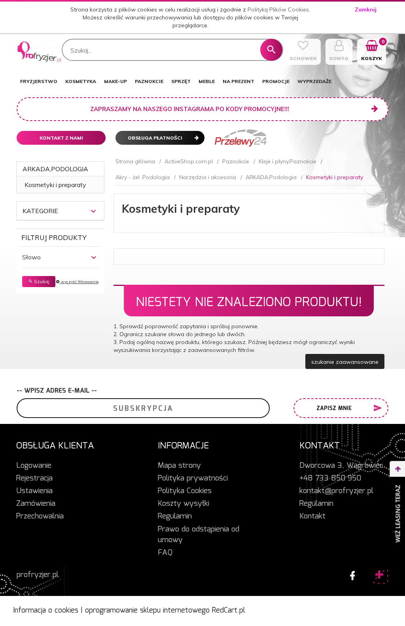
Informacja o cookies (45, 610)
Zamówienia (35, 504)
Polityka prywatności (193, 478)
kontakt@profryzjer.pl (336, 491)
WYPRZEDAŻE (314, 81)
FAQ (165, 553)
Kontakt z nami (61, 138)
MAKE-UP (115, 81)
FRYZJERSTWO (38, 81)
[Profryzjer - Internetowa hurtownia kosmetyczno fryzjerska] (39, 51)
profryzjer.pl (38, 575)
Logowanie (33, 466)
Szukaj (41, 281)
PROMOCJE (276, 81)
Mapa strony (179, 466)
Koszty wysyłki (183, 504)
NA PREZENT (238, 81)
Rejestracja (34, 478)
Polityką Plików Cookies (278, 9)
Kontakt (312, 516)
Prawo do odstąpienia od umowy (198, 535)
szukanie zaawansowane (345, 361)
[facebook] (350, 574)
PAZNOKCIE (149, 81)
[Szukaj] (271, 50)
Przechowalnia (40, 516)
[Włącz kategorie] (93, 211)
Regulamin (175, 516)
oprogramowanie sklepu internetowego (147, 610)
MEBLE (207, 81)
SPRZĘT (181, 81)
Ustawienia (34, 491)
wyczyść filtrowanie (79, 281)
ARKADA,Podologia (55, 169)
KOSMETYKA (80, 81)
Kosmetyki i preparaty (55, 185)
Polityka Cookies (185, 491)
